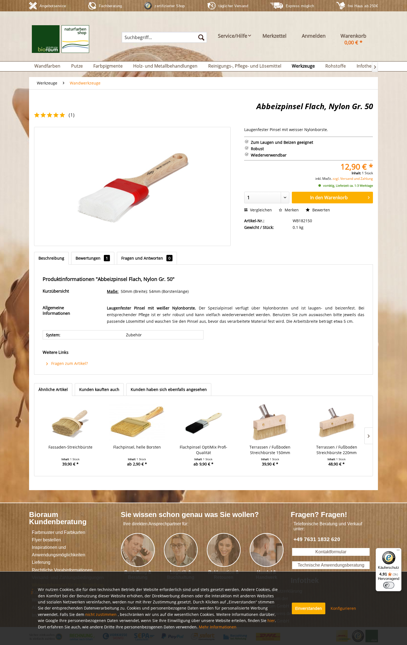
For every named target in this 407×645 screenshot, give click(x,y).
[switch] (388, 585)
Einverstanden (308, 608)
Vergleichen (260, 210)
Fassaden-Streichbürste (70, 447)
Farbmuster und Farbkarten (58, 532)
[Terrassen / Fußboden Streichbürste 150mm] (270, 422)
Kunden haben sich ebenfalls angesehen (169, 389)
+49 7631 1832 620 (316, 539)
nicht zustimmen (101, 614)
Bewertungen (92, 258)
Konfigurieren (343, 608)
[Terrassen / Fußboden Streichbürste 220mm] (337, 422)
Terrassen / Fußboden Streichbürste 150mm (269, 449)
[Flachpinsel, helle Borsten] (137, 422)
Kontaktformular (330, 551)
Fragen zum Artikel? (69, 363)
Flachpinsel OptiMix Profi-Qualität (203, 449)
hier (271, 620)
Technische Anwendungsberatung (331, 565)
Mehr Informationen (217, 626)
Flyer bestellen (46, 540)
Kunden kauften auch (99, 389)
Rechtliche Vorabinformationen (62, 570)
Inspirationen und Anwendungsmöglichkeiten (58, 551)
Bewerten (320, 210)
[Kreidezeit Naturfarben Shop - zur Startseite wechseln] (60, 41)
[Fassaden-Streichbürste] (70, 422)
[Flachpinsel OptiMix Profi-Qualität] (203, 422)
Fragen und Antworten (146, 258)
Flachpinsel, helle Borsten (137, 447)
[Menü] (398, 551)
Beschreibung (51, 258)
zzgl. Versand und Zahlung (353, 178)
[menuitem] (164, 37)
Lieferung (41, 562)
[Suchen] (201, 37)
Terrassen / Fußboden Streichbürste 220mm (336, 449)
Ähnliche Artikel (53, 389)
